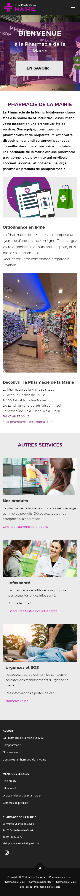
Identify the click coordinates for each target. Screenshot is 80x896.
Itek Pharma (38, 877)
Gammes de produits (15, 802)
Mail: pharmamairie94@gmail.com (28, 421)
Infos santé (9, 788)
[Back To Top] (40, 868)
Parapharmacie (12, 745)
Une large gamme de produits (25, 526)
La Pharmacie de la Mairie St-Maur (23, 737)
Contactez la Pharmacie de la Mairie (24, 759)
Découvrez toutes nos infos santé (32, 611)
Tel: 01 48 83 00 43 (16, 416)
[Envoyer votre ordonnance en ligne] (40, 196)
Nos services (10, 752)
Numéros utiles (17, 701)
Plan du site (10, 781)
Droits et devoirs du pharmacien (22, 795)
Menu (73, 7)
